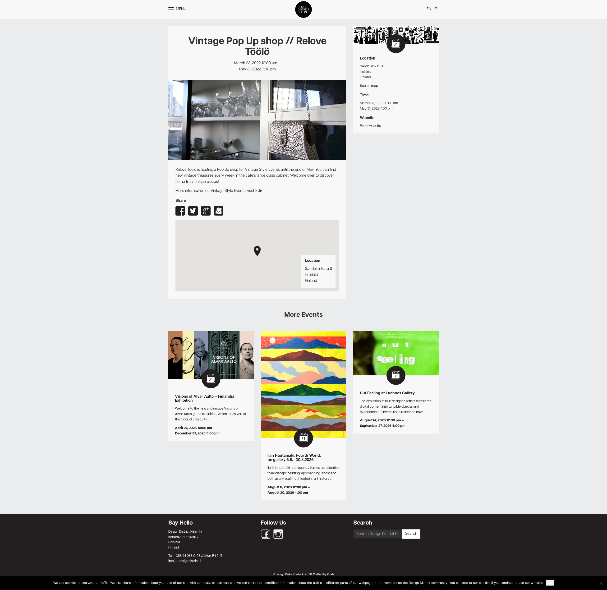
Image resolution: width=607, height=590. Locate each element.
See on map (369, 85)
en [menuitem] (429, 9)
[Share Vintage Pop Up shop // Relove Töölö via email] (218, 211)
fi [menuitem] (436, 9)
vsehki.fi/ (254, 191)
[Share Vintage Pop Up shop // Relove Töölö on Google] (206, 211)
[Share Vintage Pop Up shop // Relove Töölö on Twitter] (193, 211)
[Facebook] (265, 534)
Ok (550, 583)
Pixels (330, 574)
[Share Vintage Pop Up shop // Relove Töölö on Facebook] (180, 211)
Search (411, 533)
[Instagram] (278, 534)
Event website (370, 126)
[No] (601, 583)
